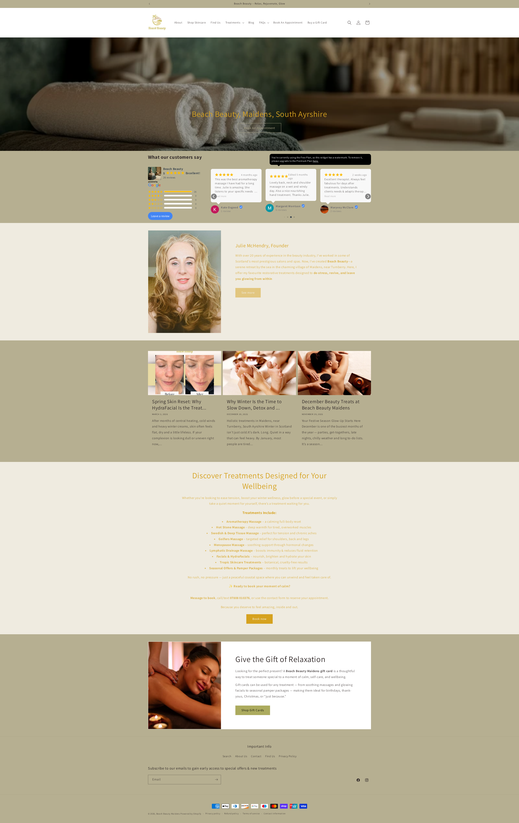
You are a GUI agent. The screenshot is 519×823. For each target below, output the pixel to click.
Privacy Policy (287, 756)
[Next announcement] (369, 4)
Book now (259, 619)
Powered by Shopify (190, 813)
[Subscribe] (216, 779)
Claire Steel (338, 194)
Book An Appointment (259, 128)
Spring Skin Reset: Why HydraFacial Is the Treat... (179, 404)
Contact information (275, 813)
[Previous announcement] (149, 4)
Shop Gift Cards (252, 710)
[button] (234, 22)
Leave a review (160, 216)
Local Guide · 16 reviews (344, 198)
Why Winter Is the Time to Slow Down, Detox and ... (254, 404)
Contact (256, 756)
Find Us (270, 756)
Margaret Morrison (233, 206)
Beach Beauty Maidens (168, 813)
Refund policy (231, 813)
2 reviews (281, 211)
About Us (241, 756)
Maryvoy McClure (287, 207)
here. (315, 160)
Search (227, 756)
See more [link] (248, 292)
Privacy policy (212, 813)
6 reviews (226, 210)
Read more (275, 196)
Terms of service (251, 813)
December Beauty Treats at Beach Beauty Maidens (331, 404)
